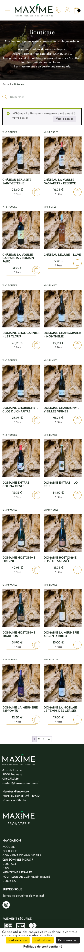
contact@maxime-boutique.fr (21, 783)
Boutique (10, 851)
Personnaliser (68, 940)
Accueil (6, 84)
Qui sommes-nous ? (17, 859)
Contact (9, 864)
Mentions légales (17, 872)
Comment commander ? (21, 855)
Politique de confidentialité (26, 876)
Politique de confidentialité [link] (42, 946)
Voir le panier (64, 118)
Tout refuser (43, 940)
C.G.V (5, 868)
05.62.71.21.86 (10, 778)
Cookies (9, 881)
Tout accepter (18, 940)
